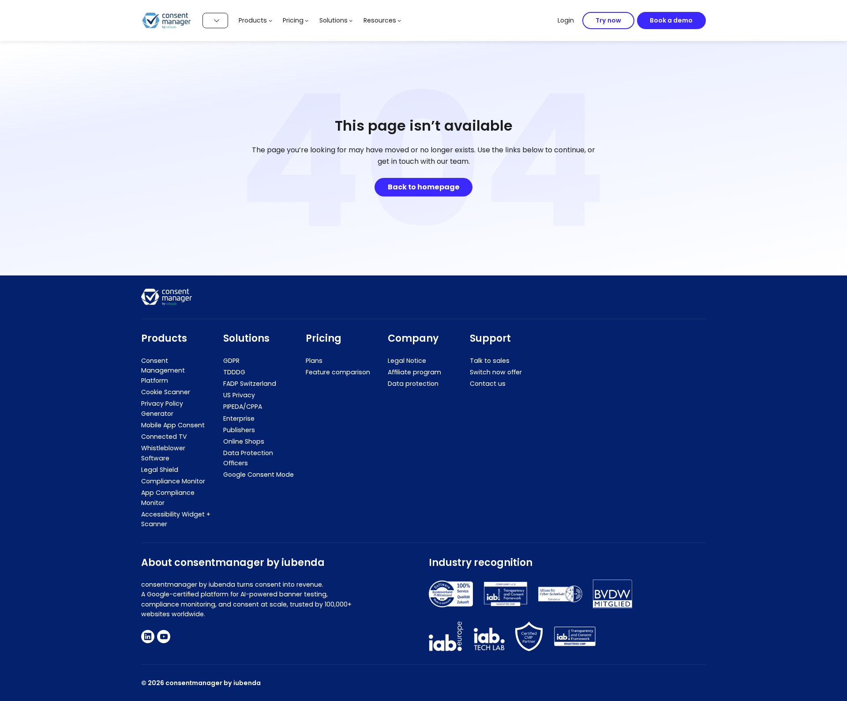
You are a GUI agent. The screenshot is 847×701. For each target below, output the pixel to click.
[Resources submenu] (399, 20)
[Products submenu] (270, 20)
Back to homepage (424, 187)
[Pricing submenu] (306, 20)
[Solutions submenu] (350, 20)
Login (566, 20)
